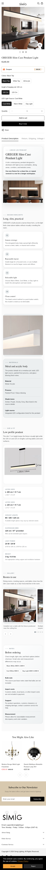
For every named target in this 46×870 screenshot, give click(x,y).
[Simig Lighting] (23, 3)
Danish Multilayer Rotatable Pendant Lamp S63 (33, 765)
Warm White (18, 104)
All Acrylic (26, 81)
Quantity (4, 111)
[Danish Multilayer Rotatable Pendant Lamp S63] (34, 751)
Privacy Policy (23, 861)
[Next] (26, 775)
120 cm (14, 92)
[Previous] (20, 775)
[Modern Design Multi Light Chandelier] (12, 751)
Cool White (6, 104)
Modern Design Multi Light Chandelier (11, 765)
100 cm (5, 92)
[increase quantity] (42, 111)
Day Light (29, 104)
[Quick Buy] (12, 759)
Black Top (6, 81)
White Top (16, 81)
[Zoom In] (39, 45)
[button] (41, 3)
